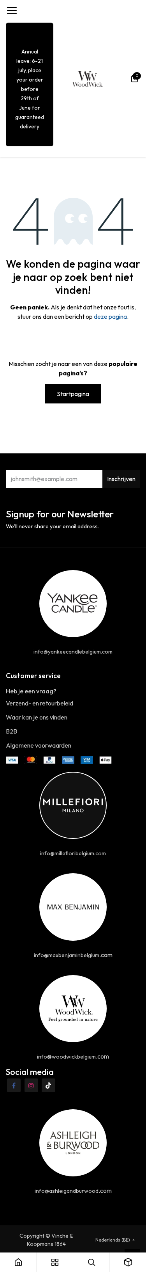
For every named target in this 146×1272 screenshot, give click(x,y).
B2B (11, 731)
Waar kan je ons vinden (36, 717)
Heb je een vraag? (31, 691)
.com (73, 955)
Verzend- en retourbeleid (39, 703)
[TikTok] (48, 1085)
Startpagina (73, 394)
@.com (73, 1056)
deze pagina (110, 316)
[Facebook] (14, 1085)
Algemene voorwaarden (38, 745)
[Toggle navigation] (12, 10)
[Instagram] (31, 1085)
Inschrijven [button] (121, 479)
